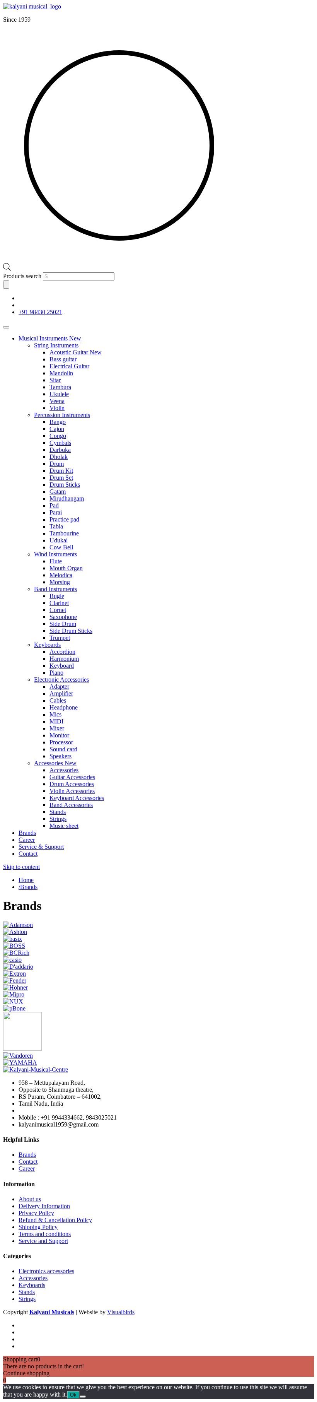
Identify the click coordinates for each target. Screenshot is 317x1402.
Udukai (58, 540)
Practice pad (64, 519)
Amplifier (61, 693)
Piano (56, 672)
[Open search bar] (7, 268)
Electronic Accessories (61, 679)
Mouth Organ (66, 568)
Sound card (63, 749)
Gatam (57, 491)
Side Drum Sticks (70, 630)
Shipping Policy (38, 1227)
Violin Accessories (72, 791)
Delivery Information (44, 1206)
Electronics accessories (46, 1271)
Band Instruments (55, 589)
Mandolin (61, 373)
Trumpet (59, 637)
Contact (28, 853)
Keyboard (61, 665)
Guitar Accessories (72, 777)
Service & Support (41, 846)
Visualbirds (121, 1312)
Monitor (59, 735)
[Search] (6, 284)
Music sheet (63, 825)
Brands (27, 832)
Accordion (62, 651)
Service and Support (43, 1241)
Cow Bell (61, 547)
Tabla (56, 526)
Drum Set (61, 477)
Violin (57, 408)
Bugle (56, 596)
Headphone (63, 707)
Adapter (59, 686)
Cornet (57, 610)
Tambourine (64, 533)
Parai (55, 512)
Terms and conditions (45, 1234)
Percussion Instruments (62, 415)
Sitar (55, 380)
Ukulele (59, 394)
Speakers (60, 756)
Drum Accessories (71, 784)
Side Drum (62, 624)
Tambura (60, 387)
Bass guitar (63, 359)
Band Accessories (71, 805)
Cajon (56, 429)
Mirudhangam (66, 498)
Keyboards (47, 644)
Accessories (55, 763)
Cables (57, 700)
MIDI (56, 721)
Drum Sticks (64, 484)
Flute (55, 561)
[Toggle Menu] (6, 327)
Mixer (56, 728)
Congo (57, 436)
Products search (23, 276)
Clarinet (59, 603)
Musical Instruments (50, 338)
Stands (57, 812)
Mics (55, 714)
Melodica (60, 575)
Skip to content (21, 866)
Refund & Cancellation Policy (55, 1220)
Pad (54, 505)
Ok (73, 1395)
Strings (57, 819)
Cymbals (60, 442)
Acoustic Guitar (75, 352)
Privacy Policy (36, 1213)
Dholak (58, 456)
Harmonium (64, 658)
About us (30, 1199)
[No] (83, 1396)
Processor (61, 742)
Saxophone (63, 617)
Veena (57, 401)
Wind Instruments (55, 554)
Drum (56, 463)
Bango (57, 422)
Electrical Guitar (69, 366)
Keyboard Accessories (76, 798)
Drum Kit (61, 470)
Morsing (59, 582)
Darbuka (60, 449)
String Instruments (56, 345)
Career (27, 839)
